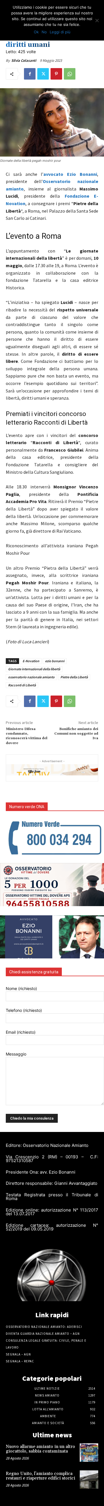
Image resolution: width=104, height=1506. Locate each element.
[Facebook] (30, 74)
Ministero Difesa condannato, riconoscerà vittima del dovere (26, 736)
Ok (36, 32)
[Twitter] (43, 74)
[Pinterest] (56, 74)
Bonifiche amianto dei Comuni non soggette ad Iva (76, 734)
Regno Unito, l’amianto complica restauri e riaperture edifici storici (40, 1476)
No (44, 32)
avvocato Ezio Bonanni (70, 174)
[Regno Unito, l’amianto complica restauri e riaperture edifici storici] (89, 1479)
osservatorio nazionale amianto (31, 677)
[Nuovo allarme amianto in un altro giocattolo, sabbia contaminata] (89, 1452)
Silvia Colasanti (23, 60)
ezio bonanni (54, 661)
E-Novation (31, 661)
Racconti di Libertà (22, 685)
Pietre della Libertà (74, 677)
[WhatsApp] (69, 74)
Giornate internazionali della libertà (34, 669)
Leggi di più (60, 32)
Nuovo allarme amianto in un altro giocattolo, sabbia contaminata (40, 1449)
